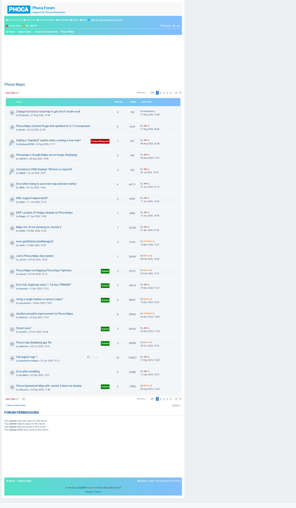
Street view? (23, 328)
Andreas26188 (26, 144)
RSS (27, 25)
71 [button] (176, 92)
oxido (22, 245)
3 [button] (164, 92)
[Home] (19, 9)
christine (147, 241)
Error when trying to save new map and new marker (46, 183)
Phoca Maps (14, 84)
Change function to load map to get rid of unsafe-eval (48, 111)
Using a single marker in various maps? (39, 299)
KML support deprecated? (32, 198)
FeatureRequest (100, 141)
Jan (145, 125)
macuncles (24, 303)
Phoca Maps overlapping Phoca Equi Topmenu (44, 270)
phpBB (81, 487)
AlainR (22, 173)
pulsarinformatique (28, 360)
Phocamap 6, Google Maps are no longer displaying (46, 154)
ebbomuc (24, 346)
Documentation (47, 19)
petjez (22, 202)
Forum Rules (15, 25)
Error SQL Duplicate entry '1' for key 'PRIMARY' (43, 284)
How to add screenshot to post (107, 19)
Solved (105, 271)
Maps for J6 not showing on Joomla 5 (38, 227)
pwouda (23, 288)
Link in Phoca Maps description (34, 255)
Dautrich (23, 317)
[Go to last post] (155, 111)
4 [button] (167, 92)
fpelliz (22, 230)
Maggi (22, 216)
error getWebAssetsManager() (34, 241)
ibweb (22, 129)
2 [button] (160, 92)
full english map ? (26, 357)
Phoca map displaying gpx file (34, 342)
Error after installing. (28, 371)
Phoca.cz (31, 19)
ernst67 (23, 332)
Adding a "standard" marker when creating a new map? (48, 140)
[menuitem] (34, 25)
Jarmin (22, 259)
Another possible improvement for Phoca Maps (44, 313)
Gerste (22, 274)
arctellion (23, 375)
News (75, 19)
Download (64, 19)
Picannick (24, 115)
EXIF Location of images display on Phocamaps (44, 212)
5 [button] (170, 92)
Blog (84, 19)
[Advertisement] (93, 58)
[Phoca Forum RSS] (24, 25)
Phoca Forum (15, 19)
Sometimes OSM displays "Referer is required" (44, 169)
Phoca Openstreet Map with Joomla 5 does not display (49, 385)
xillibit (22, 187)
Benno (146, 255)
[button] (152, 93)
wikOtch (23, 158)
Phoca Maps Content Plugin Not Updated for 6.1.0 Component (53, 126)
